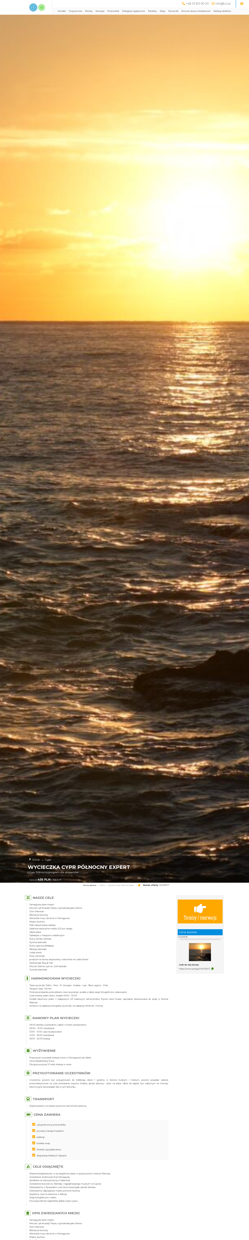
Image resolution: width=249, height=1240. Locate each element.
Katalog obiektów (222, 11)
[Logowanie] (241, 3)
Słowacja (100, 11)
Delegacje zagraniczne (133, 11)
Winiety (89, 11)
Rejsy (162, 11)
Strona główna (89, 885)
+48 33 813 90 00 (197, 3)
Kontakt (62, 11)
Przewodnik (113, 11)
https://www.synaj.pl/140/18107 (194, 969)
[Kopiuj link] (212, 968)
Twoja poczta (75, 11)
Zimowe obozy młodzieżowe (196, 11)
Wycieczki (173, 11)
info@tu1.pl (223, 3)
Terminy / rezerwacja (200, 917)
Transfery (152, 11)
